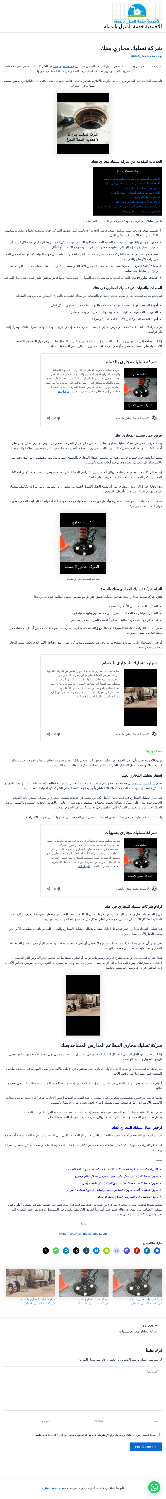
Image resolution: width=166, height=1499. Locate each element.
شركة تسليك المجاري (141, 783)
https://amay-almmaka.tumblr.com (83, 1233)
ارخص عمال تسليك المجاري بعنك (140, 211)
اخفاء (120, 171)
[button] (154, 1487)
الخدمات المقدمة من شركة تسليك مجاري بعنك (132, 178)
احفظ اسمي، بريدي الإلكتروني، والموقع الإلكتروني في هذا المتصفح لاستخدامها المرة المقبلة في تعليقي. (95, 1434)
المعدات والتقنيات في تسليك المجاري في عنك (132, 183)
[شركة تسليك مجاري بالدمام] (137, 1283)
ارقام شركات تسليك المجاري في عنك (137, 201)
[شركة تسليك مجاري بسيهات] (84, 1283)
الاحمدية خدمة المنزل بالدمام (132, 26)
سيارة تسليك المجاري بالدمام (38, 1299)
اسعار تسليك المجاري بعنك (144, 197)
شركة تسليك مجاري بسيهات (92, 1299)
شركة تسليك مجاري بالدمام (145, 1299)
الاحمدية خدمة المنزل (55, 1488)
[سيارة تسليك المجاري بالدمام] (30, 1283)
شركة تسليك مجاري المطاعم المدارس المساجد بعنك (128, 206)
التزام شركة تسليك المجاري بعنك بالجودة (135, 192)
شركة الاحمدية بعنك (65, 66)
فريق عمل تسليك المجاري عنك (141, 188)
